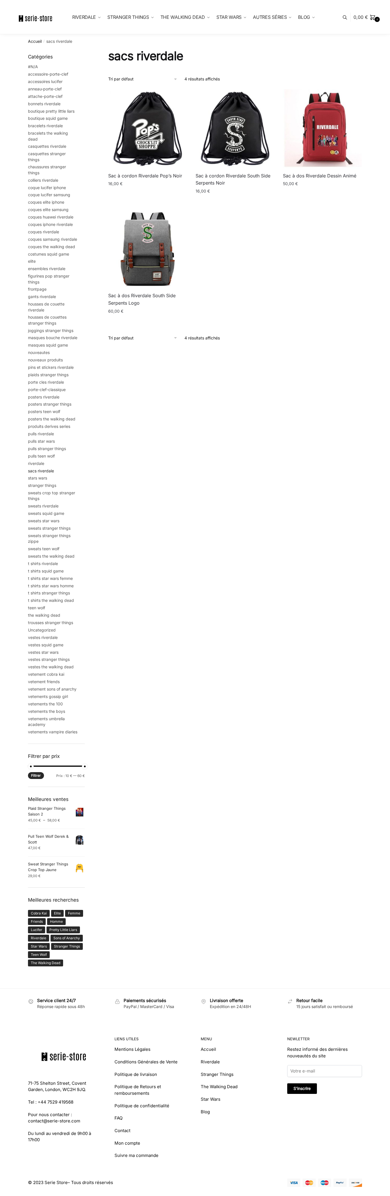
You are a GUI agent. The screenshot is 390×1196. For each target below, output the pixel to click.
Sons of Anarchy (66, 938)
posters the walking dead (51, 418)
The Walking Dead (45, 963)
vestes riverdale (43, 637)
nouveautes (39, 352)
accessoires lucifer (45, 81)
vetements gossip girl (48, 696)
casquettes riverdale (47, 146)
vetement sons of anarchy (52, 689)
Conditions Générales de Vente (146, 1062)
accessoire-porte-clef (48, 74)
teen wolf (36, 607)
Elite (57, 913)
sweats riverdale (43, 505)
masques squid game (48, 345)
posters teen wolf (44, 411)
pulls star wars (41, 441)
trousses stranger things (50, 622)
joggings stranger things (50, 330)
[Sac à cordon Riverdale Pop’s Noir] (147, 128)
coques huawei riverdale (50, 216)
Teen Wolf (39, 954)
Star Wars (39, 946)
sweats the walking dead (51, 556)
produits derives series (49, 426)
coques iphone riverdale (50, 224)
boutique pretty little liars (51, 111)
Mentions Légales (132, 1049)
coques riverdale (43, 231)
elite (32, 261)
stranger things (42, 485)
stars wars (37, 477)
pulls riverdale (41, 433)
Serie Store (56, 1182)
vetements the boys (46, 711)
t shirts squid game (46, 570)
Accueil (35, 41)
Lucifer (36, 930)
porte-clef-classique (47, 389)
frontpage (37, 289)
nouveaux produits (45, 359)
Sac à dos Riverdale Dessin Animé (319, 176)
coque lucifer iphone (47, 187)
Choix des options (322, 202)
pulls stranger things (47, 448)
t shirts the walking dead (51, 600)
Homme (56, 921)
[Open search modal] (347, 17)
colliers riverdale (43, 180)
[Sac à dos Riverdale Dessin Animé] (322, 128)
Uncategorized (42, 630)
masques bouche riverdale (52, 337)
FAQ (118, 1118)
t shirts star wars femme (50, 578)
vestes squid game (45, 644)
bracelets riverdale (45, 125)
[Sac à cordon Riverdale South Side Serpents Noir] (235, 128)
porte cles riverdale (46, 382)
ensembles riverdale (46, 268)
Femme (74, 913)
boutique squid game (48, 118)
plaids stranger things (48, 374)
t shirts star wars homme (51, 585)
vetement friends (44, 681)
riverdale (36, 463)
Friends (37, 921)
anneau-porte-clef (45, 88)
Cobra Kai (39, 913)
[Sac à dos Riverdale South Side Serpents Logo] (147, 248)
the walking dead (44, 615)
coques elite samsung (48, 209)
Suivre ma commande (136, 1155)
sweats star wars (43, 520)
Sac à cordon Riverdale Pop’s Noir (145, 176)
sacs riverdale (41, 470)
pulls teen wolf (41, 456)
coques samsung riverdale (52, 239)
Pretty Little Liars (63, 930)
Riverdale (38, 938)
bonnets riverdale (44, 103)
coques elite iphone (46, 202)
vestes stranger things (49, 659)
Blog (205, 1111)
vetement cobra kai (46, 674)
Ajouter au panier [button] (148, 202)
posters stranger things (49, 404)
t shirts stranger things (49, 592)
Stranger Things (67, 946)
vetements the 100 (45, 703)
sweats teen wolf (43, 548)
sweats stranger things (49, 528)
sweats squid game (46, 513)
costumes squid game (48, 254)
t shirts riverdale (43, 563)
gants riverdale (42, 296)
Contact (122, 1130)
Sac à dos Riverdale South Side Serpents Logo (142, 299)
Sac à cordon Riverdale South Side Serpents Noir (233, 179)
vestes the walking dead (51, 666)
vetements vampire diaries (52, 731)
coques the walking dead (51, 246)
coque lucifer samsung (49, 194)
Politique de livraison (135, 1074)
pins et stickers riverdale (51, 367)
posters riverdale (43, 396)
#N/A (33, 66)
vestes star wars (43, 652)
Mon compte (127, 1143)
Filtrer (36, 775)
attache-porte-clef (45, 96)
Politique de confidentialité (141, 1105)
